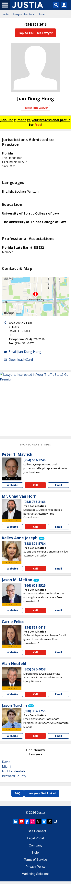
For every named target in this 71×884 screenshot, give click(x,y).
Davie (41, 14)
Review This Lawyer (35, 107)
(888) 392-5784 (34, 543)
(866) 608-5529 (34, 585)
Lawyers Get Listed (42, 793)
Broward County (14, 776)
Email (58, 485)
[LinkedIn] (15, 821)
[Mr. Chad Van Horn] (11, 509)
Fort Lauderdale (13, 771)
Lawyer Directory (23, 14)
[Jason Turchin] (11, 718)
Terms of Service (35, 859)
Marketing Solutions (35, 874)
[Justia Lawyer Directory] (55, 821)
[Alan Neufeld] (11, 676)
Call (35, 485)
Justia (5, 14)
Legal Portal (35, 838)
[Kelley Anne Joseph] (11, 551)
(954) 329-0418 (34, 627)
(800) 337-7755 (34, 711)
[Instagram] (32, 821)
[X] (49, 821)
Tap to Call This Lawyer (35, 33)
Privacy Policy (35, 866)
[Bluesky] (44, 821)
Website (12, 485)
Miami (6, 766)
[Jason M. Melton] (11, 593)
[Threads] (38, 821)
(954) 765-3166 (34, 502)
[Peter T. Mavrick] (11, 467)
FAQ (17, 793)
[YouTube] (21, 821)
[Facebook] (27, 821)
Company (35, 845)
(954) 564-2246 (34, 460)
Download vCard (21, 359)
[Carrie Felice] (11, 635)
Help (35, 852)
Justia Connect (35, 831)
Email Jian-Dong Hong (25, 351)
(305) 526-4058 (34, 669)
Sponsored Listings (35, 444)
